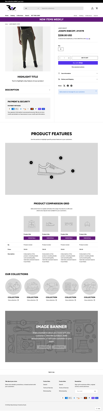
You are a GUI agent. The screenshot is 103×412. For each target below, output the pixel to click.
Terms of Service (48, 387)
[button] (97, 8)
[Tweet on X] (64, 85)
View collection (12, 300)
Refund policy (47, 391)
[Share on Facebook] (68, 85)
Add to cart (84, 57)
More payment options (78, 67)
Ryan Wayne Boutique (12, 404)
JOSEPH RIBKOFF (62, 28)
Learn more (20, 1)
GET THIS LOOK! (35, 15)
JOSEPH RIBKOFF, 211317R (14, 24)
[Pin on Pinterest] (71, 85)
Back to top (51, 372)
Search (27, 15)
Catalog (12, 15)
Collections (20, 15)
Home (6, 15)
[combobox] (53, 8)
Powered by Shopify (22, 404)
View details (31, 238)
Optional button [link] (44, 347)
